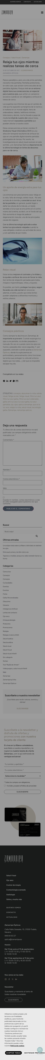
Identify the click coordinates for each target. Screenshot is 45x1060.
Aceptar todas (13, 1053)
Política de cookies (17, 1046)
